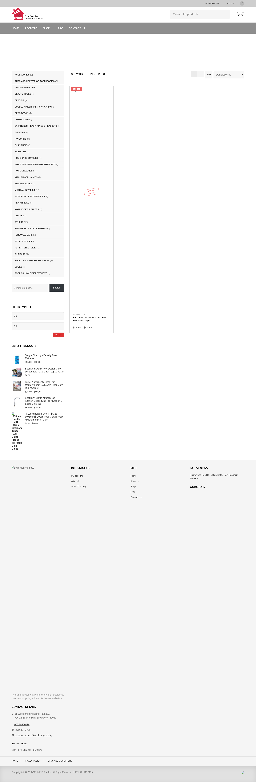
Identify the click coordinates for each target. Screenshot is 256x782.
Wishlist (231, 3)
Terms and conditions (59, 761)
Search (225, 14)
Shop (133, 486)
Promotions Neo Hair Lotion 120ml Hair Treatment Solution (214, 477)
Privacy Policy (32, 761)
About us (135, 481)
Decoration (79, 314)
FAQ (133, 492)
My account (77, 476)
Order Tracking (78, 486)
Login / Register (212, 3)
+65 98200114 (21, 724)
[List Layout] (200, 74)
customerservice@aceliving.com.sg (33, 735)
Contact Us (136, 497)
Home (133, 476)
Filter (58, 334)
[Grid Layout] (194, 74)
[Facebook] (242, 3)
